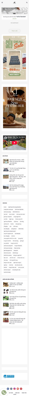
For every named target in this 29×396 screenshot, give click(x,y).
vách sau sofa (21, 267)
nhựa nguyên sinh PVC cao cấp (10, 238)
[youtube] (18, 389)
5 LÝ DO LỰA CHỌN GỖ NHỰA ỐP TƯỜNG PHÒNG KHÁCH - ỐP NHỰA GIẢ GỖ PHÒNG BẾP (17, 320)
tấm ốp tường (15, 240)
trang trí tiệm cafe (12, 267)
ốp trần (12, 223)
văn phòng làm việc (16, 269)
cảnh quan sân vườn (20, 214)
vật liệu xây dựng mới (8, 245)
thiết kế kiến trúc (16, 211)
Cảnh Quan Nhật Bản (19, 209)
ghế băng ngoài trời (8, 250)
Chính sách (17, 392)
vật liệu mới (6, 223)
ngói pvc (5, 265)
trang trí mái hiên (7, 240)
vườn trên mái (12, 257)
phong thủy (20, 238)
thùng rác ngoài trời (17, 255)
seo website (6, 243)
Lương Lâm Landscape (8, 209)
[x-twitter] (11, 389)
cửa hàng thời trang (13, 260)
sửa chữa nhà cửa (18, 265)
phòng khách (14, 228)
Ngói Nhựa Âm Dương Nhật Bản (14, 207)
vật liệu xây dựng (7, 211)
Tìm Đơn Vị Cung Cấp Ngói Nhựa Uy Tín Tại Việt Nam (18, 169)
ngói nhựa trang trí (17, 262)
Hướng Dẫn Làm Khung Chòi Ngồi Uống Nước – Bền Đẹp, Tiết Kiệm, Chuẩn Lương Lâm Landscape (18, 177)
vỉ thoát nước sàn (20, 257)
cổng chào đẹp (17, 248)
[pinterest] (21, 389)
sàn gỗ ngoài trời (17, 216)
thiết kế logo (15, 252)
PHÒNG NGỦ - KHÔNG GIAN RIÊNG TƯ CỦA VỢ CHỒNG (16, 283)
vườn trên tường (7, 272)
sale (10, 226)
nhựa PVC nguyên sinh (8, 233)
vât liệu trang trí (7, 269)
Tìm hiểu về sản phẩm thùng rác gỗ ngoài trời (18, 290)
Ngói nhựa (11, 219)
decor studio (11, 214)
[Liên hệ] (3, 393)
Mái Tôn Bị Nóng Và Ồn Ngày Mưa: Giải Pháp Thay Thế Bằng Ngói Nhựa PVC (17, 186)
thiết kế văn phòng (7, 255)
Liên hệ (14, 394)
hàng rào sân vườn (7, 262)
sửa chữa (11, 265)
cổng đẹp (6, 226)
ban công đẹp (6, 236)
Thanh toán (24, 392)
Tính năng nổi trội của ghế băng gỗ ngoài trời (18, 297)
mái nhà (13, 236)
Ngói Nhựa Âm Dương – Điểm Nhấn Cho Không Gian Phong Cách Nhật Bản (17, 161)
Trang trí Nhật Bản (18, 245)
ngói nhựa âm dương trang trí (10, 231)
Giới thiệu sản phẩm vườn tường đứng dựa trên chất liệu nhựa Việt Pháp (18, 305)
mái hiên (5, 219)
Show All (14, 18)
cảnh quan (15, 226)
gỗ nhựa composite (8, 216)
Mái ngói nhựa (18, 223)
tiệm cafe (6, 257)
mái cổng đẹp (6, 228)
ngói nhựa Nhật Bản (8, 221)
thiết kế (5, 267)
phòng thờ (16, 250)
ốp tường (22, 221)
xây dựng (6, 260)
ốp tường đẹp (17, 233)
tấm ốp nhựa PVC (18, 219)
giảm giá (22, 240)
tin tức (5, 207)
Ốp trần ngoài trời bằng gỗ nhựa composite (18, 312)
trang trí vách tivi (14, 243)
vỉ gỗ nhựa (16, 221)
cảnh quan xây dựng (8, 248)
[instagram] (14, 389)
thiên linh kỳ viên (7, 252)
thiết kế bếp (21, 228)
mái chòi (5, 214)
